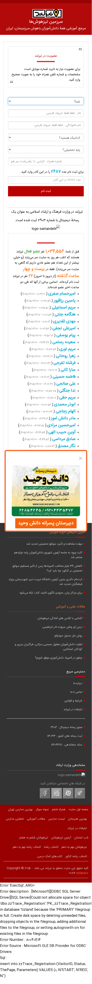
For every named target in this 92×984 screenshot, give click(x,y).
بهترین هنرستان (77, 818)
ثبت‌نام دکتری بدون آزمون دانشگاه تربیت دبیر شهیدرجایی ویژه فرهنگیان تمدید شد (45, 582)
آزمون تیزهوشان (61, 837)
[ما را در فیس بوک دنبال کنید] (45, 797)
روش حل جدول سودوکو (68, 636)
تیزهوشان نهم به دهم (74, 847)
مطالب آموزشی (36, 818)
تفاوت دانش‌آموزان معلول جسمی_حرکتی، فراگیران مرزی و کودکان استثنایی (48, 647)
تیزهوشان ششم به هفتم (33, 837)
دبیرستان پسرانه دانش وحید (46, 523)
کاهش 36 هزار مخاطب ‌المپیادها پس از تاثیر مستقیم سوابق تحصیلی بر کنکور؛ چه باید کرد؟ (47, 568)
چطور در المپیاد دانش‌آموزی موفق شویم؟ (58, 658)
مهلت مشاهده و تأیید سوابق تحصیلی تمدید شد (54, 544)
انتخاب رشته (51, 847)
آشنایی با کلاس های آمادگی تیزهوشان (59, 618)
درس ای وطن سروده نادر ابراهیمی (62, 627)
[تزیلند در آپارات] (68, 797)
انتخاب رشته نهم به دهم (27, 847)
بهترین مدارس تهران (20, 809)
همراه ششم (58, 809)
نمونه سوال (42, 809)
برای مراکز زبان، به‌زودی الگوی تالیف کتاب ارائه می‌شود (50, 593)
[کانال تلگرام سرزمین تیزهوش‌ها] (79, 797)
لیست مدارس (56, 818)
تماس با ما (76, 692)
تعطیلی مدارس (15, 818)
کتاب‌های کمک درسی (49, 856)
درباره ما (77, 683)
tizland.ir (82, 873)
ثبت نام (46, 191)
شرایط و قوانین (73, 701)
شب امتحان (81, 837)
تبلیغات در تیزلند (72, 709)
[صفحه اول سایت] (47, 13)
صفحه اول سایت (78, 809)
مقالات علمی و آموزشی (70, 606)
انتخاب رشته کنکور (76, 856)
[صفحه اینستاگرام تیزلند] (56, 797)
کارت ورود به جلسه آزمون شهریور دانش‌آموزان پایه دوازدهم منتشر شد (48, 555)
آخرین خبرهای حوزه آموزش (67, 532)
